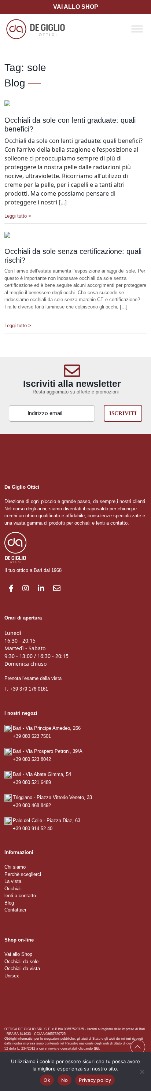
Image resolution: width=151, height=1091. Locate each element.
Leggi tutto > (17, 216)
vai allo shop (75, 7)
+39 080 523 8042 (32, 759)
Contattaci (15, 910)
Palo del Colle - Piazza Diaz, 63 (46, 820)
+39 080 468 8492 (32, 805)
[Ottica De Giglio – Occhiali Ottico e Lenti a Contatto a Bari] (35, 28)
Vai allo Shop (18, 954)
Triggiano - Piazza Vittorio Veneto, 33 (52, 797)
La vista (12, 881)
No (64, 1080)
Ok (47, 1080)
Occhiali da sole (21, 961)
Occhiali (13, 888)
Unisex (11, 976)
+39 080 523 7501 (32, 736)
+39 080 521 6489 (32, 782)
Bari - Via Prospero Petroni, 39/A (47, 751)
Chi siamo (15, 867)
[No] (142, 1071)
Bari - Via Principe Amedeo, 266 (47, 728)
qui (96, 1048)
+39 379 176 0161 (29, 689)
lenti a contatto (20, 895)
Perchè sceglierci (22, 874)
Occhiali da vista (22, 968)
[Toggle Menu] (137, 28)
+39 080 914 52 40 (32, 828)
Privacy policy (95, 1080)
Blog (9, 903)
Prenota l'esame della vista (33, 678)
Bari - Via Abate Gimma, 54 (42, 774)
